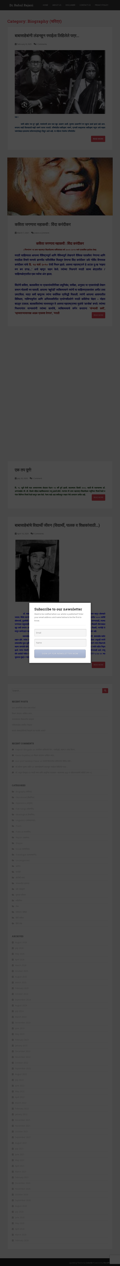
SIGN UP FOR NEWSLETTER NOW (60, 653)
